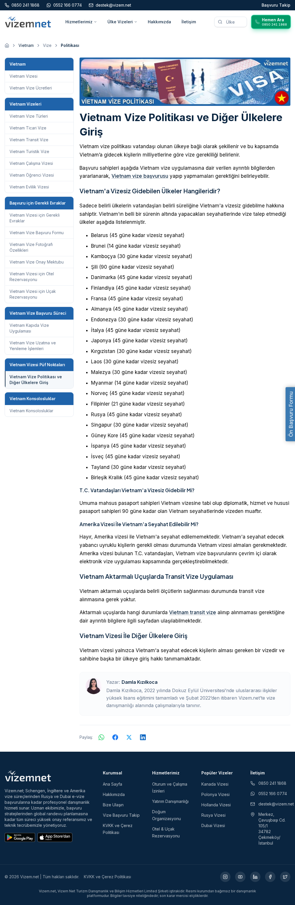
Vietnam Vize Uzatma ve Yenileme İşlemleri (33, 345)
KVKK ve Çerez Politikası (107, 876)
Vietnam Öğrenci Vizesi (32, 175)
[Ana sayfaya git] (7, 45)
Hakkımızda (159, 21)
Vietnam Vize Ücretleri (31, 87)
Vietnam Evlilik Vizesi (29, 186)
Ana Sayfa (112, 784)
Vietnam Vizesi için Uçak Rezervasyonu (33, 294)
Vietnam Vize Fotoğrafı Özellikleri (31, 247)
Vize (47, 45)
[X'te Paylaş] (129, 737)
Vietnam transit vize (192, 612)
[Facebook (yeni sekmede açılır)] (270, 877)
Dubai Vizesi (213, 825)
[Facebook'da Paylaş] (115, 737)
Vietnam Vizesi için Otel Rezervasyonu (32, 276)
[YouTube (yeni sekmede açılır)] (240, 877)
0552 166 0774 (272, 793)
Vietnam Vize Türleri (29, 116)
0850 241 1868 (272, 783)
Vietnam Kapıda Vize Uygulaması (29, 328)
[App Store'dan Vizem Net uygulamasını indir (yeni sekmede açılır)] (54, 837)
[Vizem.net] (28, 776)
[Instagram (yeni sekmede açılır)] (225, 877)
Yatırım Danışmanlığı (170, 801)
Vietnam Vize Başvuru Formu (37, 232)
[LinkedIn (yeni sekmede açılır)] (255, 877)
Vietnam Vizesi (23, 76)
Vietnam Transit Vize (29, 139)
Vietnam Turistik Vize (29, 151)
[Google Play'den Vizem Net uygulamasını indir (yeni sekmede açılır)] (20, 837)
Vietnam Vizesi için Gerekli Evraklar (35, 218)
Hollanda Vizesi (216, 804)
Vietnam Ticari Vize (28, 127)
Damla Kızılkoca (140, 682)
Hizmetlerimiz (78, 21)
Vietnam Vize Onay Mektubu (37, 261)
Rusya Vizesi (213, 815)
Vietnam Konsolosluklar (31, 410)
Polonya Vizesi (215, 794)
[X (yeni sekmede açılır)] (285, 877)
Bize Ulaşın (113, 804)
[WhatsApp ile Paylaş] (101, 737)
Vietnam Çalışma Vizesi (31, 163)
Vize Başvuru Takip (121, 815)
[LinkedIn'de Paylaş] (143, 737)
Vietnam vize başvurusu (139, 176)
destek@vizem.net (274, 803)
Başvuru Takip (276, 5)
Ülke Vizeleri (120, 21)
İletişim (188, 21)
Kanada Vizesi (214, 784)
